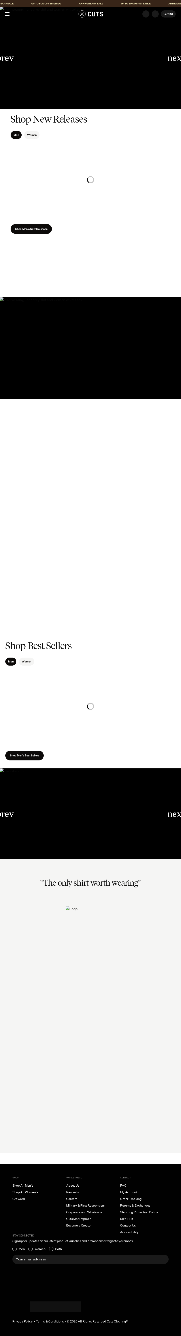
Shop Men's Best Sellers (24, 755)
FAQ (123, 1185)
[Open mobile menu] (7, 14)
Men (22, 1249)
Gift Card (18, 1199)
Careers (71, 1199)
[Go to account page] (155, 14)
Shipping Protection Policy (139, 1212)
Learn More (90, 1131)
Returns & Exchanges (135, 1205)
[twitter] (73, 1306)
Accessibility (129, 1232)
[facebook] (55, 1306)
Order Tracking (131, 1199)
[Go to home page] (90, 14)
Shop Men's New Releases (31, 228)
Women (32, 135)
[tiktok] (46, 1306)
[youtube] (64, 1306)
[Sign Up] (163, 1259)
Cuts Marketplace (78, 1219)
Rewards (72, 1192)
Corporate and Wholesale (84, 1212)
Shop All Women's (25, 1192)
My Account (128, 1192)
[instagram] (38, 1306)
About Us (90, 1063)
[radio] (18, 1249)
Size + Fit (126, 1219)
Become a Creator (79, 1225)
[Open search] (145, 14)
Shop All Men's (22, 1185)
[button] (7, 14)
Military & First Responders (85, 1205)
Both (58, 1249)
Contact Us (128, 1225)
